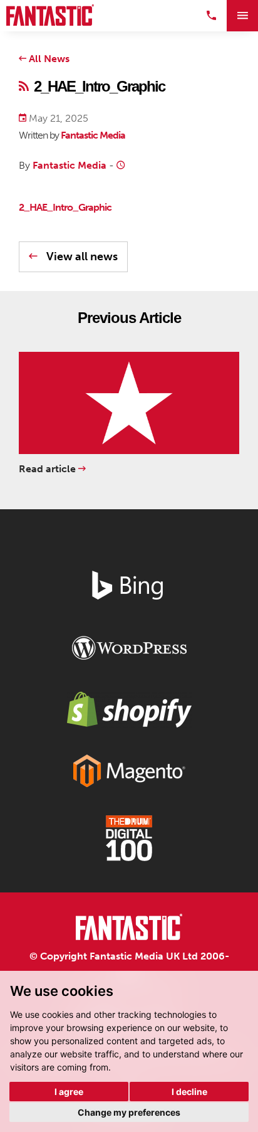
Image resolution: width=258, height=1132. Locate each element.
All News (48, 59)
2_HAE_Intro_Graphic (65, 207)
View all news (81, 256)
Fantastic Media (93, 135)
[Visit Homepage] (50, 15)
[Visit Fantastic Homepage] (129, 929)
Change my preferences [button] (129, 1112)
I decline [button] (189, 1091)
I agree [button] (68, 1091)
